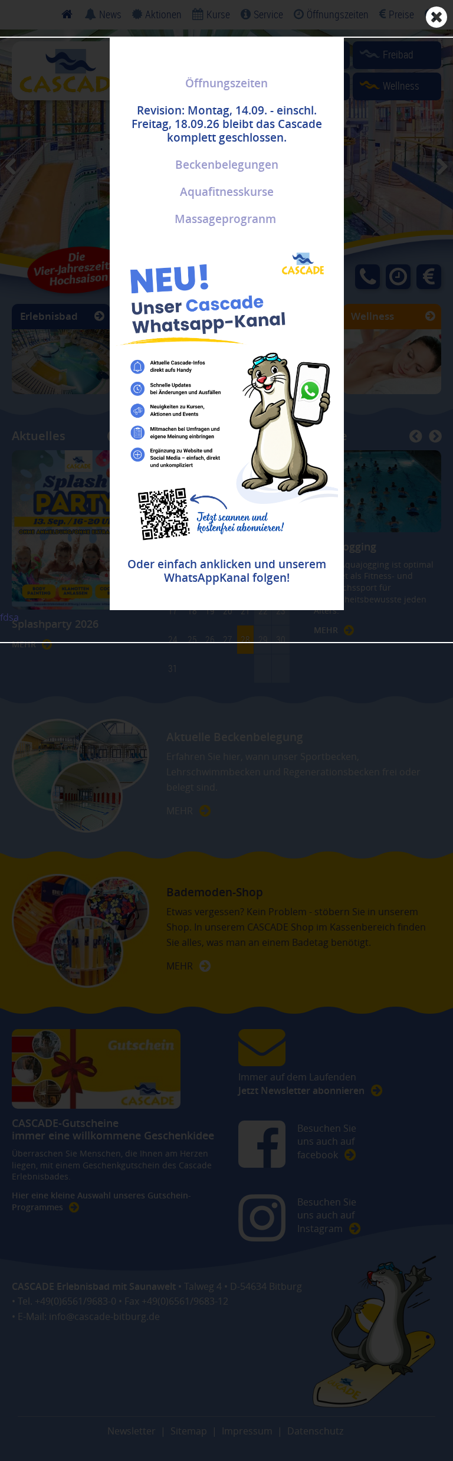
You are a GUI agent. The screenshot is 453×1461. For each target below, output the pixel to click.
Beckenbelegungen (226, 164)
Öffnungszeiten (226, 83)
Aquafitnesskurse (227, 191)
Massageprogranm (225, 219)
